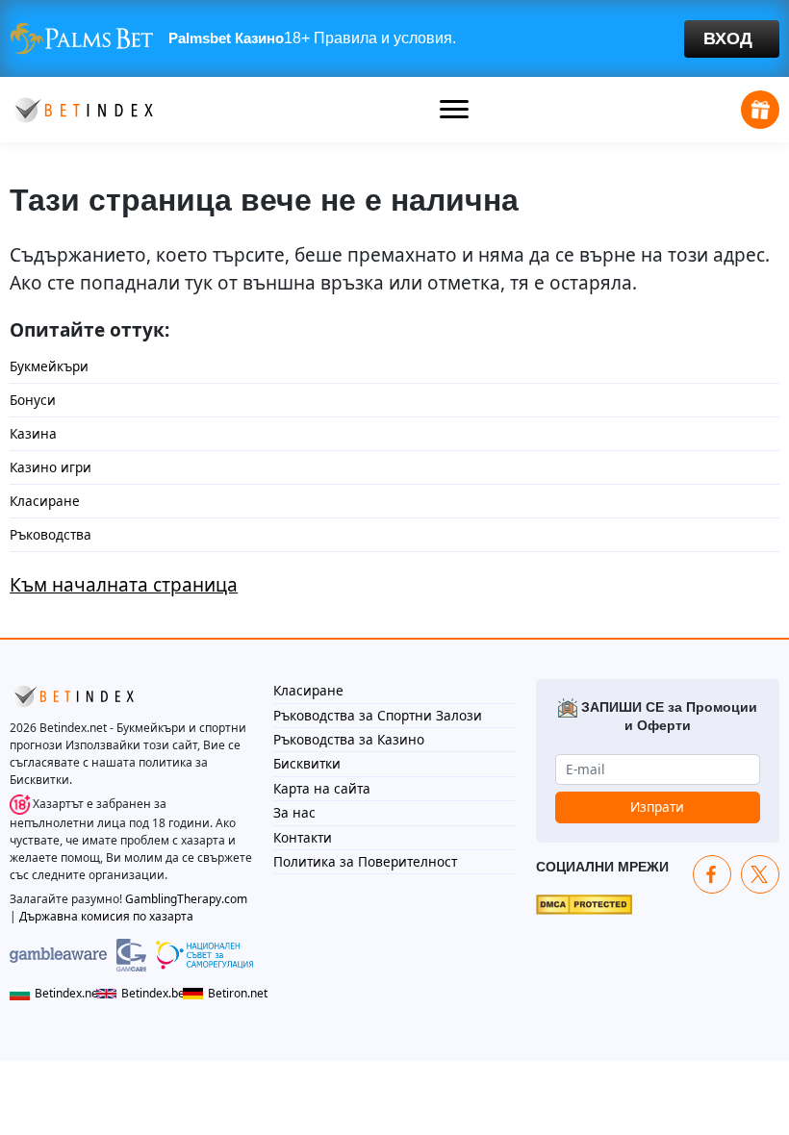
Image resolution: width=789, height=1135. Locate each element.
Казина (33, 433)
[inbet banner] (394, 38)
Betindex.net (61, 993)
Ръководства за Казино (348, 739)
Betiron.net (230, 993)
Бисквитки (307, 763)
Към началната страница (124, 584)
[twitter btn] (760, 874)
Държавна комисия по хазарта (106, 916)
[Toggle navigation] (454, 110)
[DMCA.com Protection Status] (584, 903)
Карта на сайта (321, 788)
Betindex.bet (147, 993)
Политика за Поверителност (365, 861)
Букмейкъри (49, 366)
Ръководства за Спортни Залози (377, 715)
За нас (294, 812)
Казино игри (50, 467)
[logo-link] (82, 107)
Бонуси (33, 400)
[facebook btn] (712, 874)
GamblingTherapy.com (186, 899)
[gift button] (760, 109)
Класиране (45, 501)
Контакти (302, 837)
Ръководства (50, 534)
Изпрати (657, 806)
